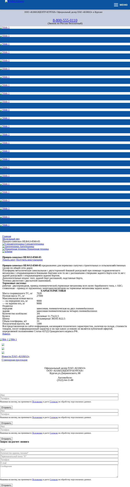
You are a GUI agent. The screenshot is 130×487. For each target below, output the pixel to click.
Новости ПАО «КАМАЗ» (15, 356)
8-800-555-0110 (65, 20)
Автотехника (27, 246)
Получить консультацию (29, 259)
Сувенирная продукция (14, 360)
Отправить (6, 407)
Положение (37, 401)
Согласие (54, 401)
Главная (6, 236)
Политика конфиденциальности (65, 384)
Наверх (6, 333)
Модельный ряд (11, 238)
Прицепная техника (38, 249)
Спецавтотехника (34, 244)
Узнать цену (9, 259)
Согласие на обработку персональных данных (65, 387)
